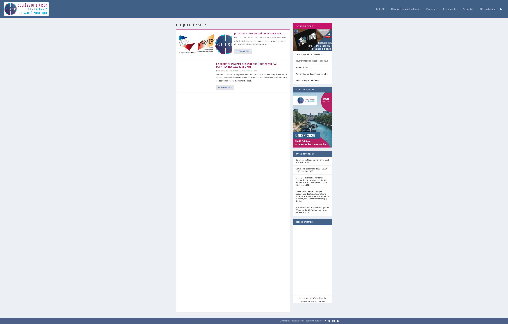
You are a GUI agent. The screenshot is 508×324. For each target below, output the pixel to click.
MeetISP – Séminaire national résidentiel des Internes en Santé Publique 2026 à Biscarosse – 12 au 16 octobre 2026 (311, 181)
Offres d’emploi (488, 9)
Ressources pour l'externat (308, 80)
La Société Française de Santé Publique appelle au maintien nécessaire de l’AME (246, 65)
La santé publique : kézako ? (309, 54)
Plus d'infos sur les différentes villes (312, 74)
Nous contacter (314, 320)
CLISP (244, 37)
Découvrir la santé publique (405, 9)
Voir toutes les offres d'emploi (312, 298)
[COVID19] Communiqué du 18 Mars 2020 (258, 33)
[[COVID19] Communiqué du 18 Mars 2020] (205, 44)
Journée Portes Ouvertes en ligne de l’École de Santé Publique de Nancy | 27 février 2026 (312, 210)
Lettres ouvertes (265, 37)
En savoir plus (243, 51)
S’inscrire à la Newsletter (292, 320)
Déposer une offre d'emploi (312, 301)
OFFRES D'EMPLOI (305, 222)
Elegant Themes (184, 321)
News (274, 37)
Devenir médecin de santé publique (312, 61)
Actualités (468, 9)
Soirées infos (302, 67)
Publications (281, 37)
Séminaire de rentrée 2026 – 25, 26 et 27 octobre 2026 (311, 169)
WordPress (208, 321)
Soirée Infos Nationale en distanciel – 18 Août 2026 (312, 161)
